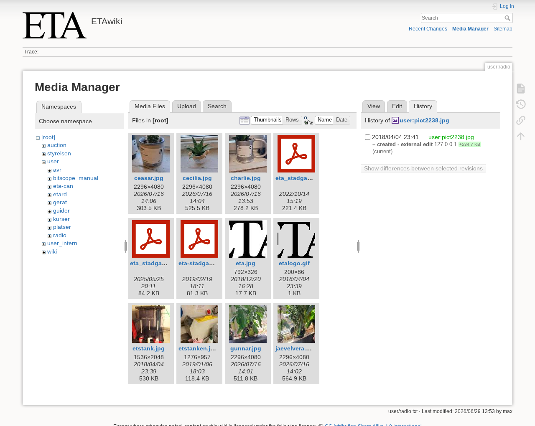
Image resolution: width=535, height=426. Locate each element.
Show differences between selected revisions (423, 168)
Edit (397, 106)
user (53, 161)
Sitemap (503, 29)
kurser (61, 219)
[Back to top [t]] (520, 136)
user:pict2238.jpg (424, 120)
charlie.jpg (246, 178)
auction (56, 145)
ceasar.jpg (148, 178)
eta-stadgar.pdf (200, 263)
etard (60, 194)
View (373, 106)
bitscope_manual (75, 178)
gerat (60, 202)
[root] (48, 137)
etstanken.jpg (198, 348)
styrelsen (59, 153)
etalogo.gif (294, 263)
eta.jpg (245, 263)
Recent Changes (428, 29)
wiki (52, 251)
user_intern (62, 243)
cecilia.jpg (197, 178)
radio (59, 235)
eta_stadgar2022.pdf (304, 178)
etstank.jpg (148, 348)
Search (508, 18)
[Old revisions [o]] (520, 104)
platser (62, 226)
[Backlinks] (520, 120)
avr (57, 169)
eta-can (63, 186)
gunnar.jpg (245, 348)
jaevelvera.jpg (295, 348)
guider (61, 210)
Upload (186, 106)
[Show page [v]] (520, 88)
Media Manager (470, 29)
